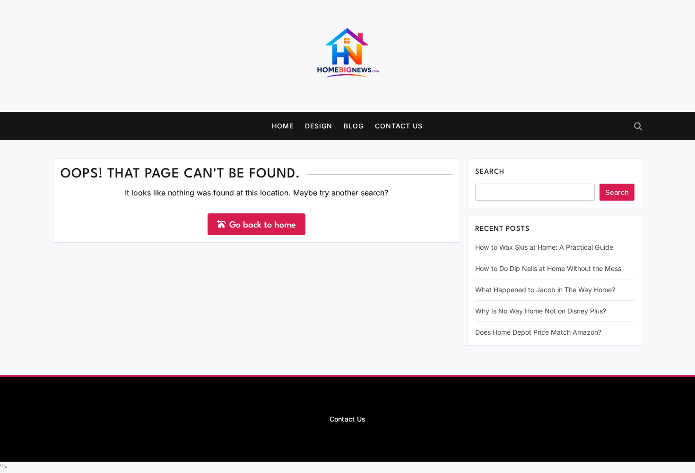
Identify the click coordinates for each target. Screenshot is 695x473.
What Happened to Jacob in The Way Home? (545, 290)
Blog (354, 126)
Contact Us (399, 126)
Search (489, 172)
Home (283, 126)
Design (318, 126)
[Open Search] (638, 126)
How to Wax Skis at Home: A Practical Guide (544, 247)
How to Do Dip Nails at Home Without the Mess (548, 268)
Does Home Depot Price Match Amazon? (538, 332)
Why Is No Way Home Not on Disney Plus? (540, 311)
